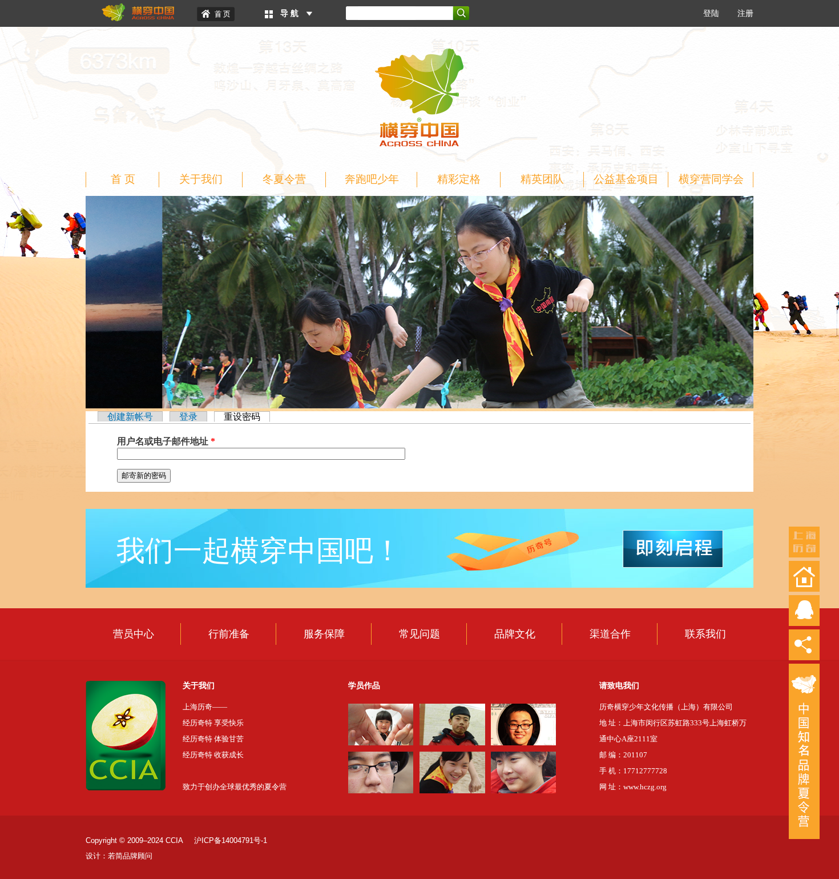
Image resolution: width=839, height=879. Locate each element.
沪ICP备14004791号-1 (230, 840)
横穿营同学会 (711, 179)
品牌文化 (514, 634)
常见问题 (419, 634)
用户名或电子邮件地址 (166, 441)
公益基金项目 (626, 179)
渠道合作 (610, 634)
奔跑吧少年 (372, 179)
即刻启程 (673, 549)
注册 (745, 13)
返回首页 (804, 576)
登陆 (711, 13)
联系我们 (705, 634)
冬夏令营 (284, 179)
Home (216, 14)
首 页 (123, 179)
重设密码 (247, 417)
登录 (188, 417)
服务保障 (324, 634)
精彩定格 (459, 179)
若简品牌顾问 (130, 856)
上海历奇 (804, 542)
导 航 (289, 13)
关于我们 (201, 179)
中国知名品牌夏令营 (804, 751)
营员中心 (133, 634)
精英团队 (542, 179)
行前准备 (228, 634)
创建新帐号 (130, 417)
